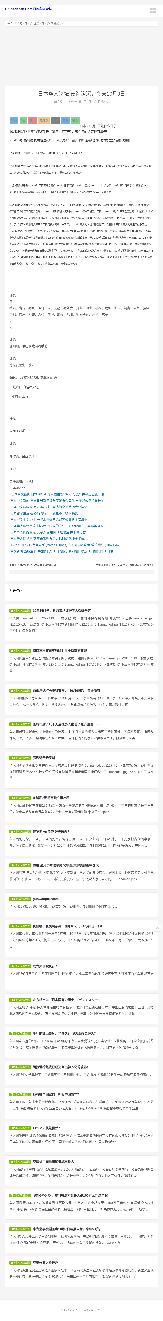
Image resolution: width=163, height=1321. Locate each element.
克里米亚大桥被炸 (45, 1262)
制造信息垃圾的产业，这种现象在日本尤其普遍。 (72, 526)
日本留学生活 (19, 513)
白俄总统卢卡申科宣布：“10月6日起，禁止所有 (66, 690)
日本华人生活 (32, 23)
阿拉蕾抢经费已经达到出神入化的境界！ (61, 1067)
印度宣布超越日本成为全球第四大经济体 (58, 507)
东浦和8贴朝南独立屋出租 (51, 798)
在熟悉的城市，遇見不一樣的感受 (54, 513)
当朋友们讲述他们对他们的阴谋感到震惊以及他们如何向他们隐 (68, 551)
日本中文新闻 (20, 494)
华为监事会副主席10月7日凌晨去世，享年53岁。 (67, 1229)
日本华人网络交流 (51, 23)
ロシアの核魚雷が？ (47, 1128)
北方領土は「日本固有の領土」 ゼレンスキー (65, 1000)
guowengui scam (46, 899)
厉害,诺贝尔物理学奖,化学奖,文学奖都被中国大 (66, 865)
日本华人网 (16, 23)
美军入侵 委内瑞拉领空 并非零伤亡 (61, 532)
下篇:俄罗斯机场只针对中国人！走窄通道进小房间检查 (125, 565)
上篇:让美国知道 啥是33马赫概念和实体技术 (32, 565)
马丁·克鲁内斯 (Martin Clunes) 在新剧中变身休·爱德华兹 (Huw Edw (72, 545)
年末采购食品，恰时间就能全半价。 (62, 538)
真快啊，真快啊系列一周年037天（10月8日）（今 (67, 926)
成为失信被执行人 (45, 966)
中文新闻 (17, 545)
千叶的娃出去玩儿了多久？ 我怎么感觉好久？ (65, 1033)
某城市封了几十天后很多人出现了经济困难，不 (66, 724)
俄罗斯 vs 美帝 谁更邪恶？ (52, 831)
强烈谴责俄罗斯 (44, 758)
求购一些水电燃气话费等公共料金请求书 (58, 519)
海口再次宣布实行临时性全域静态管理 (60, 650)
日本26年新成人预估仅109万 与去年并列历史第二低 (67, 494)
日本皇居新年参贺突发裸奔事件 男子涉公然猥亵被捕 (67, 500)
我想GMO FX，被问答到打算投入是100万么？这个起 (70, 1195)
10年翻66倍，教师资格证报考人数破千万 (62, 610)
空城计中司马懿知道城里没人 (53, 1161)
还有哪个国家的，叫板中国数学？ (57, 1094)
